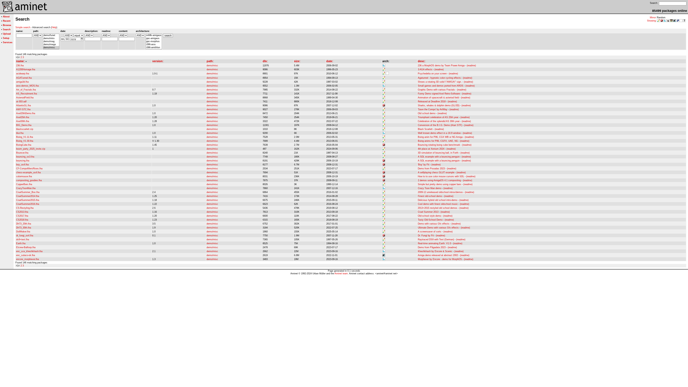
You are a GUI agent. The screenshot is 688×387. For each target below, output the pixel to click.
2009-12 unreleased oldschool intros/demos (440, 192)
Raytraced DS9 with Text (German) (436, 239)
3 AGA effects (425, 69)
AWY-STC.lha (23, 109)
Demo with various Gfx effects (433, 223)
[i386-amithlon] (154, 47)
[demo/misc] (51, 47)
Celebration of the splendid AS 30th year (439, 121)
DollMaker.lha (23, 231)
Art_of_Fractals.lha (26, 89)
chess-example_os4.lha (28, 172)
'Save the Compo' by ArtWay (432, 109)
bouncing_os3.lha (25, 156)
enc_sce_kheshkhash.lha (29, 251)
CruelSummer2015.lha (27, 200)
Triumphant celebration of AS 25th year (438, 117)
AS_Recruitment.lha (26, 93)
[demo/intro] (51, 38)
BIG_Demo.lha (23, 125)
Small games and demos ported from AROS (440, 85)
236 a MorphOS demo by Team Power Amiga (441, 65)
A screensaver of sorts (429, 231)
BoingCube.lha (23, 145)
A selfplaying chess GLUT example (436, 172)
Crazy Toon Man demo (429, 188)
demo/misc (212, 65)
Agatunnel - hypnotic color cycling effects (439, 78)
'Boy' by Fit (423, 164)
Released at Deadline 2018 (432, 101)
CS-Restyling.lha (25, 208)
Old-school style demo (429, 215)
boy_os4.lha (22, 164)
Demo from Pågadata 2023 (432, 247)
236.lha (20, 65)
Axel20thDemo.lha (25, 113)
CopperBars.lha (24, 184)
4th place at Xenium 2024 (431, 148)
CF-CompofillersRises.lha (29, 168)
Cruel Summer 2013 (428, 212)
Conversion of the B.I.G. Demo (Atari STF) (440, 125)
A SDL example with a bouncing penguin (439, 156)
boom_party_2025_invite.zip (30, 148)
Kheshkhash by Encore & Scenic (435, 251)
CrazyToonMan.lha (25, 188)
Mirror (653, 17)
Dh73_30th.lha (23, 227)
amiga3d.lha (22, 81)
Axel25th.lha (22, 117)
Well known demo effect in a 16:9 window (439, 133)
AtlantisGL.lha (23, 105)
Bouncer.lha (22, 152)
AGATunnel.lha (24, 78)
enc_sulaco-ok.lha (25, 255)
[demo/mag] (51, 41)
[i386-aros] (154, 44)
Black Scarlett (425, 129)
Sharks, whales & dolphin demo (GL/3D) (438, 105)
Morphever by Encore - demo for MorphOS (440, 259)
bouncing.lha (22, 160)
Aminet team (341, 273)
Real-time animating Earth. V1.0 (434, 243)
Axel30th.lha (22, 121)
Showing (651, 20)
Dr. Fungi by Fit (426, 235)
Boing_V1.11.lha (24, 137)
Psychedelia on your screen (432, 73)
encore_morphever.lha (27, 259)
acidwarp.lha (22, 73)
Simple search (22, 27)
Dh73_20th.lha (23, 223)
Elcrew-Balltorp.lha (25, 247)
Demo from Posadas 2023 (431, 168)
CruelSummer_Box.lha (27, 192)
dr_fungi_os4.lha (24, 235)
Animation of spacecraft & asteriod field (438, 97)
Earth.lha (20, 243)
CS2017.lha (22, 215)
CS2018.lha (22, 219)
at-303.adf (21, 101)
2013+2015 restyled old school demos (437, 208)
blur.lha (19, 133)
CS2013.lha (22, 212)
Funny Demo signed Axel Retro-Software (439, 93)
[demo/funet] (51, 35)
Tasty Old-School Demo (430, 219)
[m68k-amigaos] (154, 35)
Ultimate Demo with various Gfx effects (438, 227)
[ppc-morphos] (154, 41)
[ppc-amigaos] (154, 38)
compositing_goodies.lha (29, 180)
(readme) (471, 65)
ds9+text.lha (22, 239)
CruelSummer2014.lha (27, 196)
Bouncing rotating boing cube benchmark (439, 145)
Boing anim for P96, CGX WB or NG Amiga (440, 137)
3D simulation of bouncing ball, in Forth (438, 152)
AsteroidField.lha (25, 97)
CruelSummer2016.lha (27, 204)
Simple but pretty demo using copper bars (439, 184)
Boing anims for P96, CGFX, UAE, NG (438, 141)
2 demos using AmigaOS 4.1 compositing (439, 180)
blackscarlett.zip (24, 129)
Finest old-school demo (430, 196)
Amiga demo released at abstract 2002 (438, 255)
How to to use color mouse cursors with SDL (441, 176)
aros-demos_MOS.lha (27, 85)
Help (54, 27)
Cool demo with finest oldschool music (438, 204)
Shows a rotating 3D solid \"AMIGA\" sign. (440, 81)
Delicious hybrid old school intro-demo (437, 200)
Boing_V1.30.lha (24, 141)
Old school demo (426, 113)
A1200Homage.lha (25, 69)
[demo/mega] (51, 44)
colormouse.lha (24, 176)
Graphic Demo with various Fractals (436, 89)
